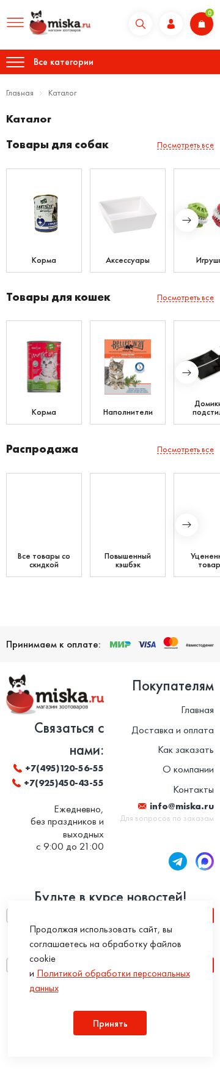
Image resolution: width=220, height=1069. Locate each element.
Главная (20, 92)
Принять (110, 1023)
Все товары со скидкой (44, 559)
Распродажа (42, 448)
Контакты (193, 789)
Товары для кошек (58, 296)
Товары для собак (57, 144)
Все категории (64, 61)
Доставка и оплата (172, 729)
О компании (188, 769)
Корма (44, 259)
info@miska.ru (182, 806)
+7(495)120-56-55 (64, 768)
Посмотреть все (185, 144)
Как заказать (186, 749)
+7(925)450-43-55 (64, 783)
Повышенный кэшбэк (128, 559)
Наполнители (128, 411)
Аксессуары (128, 259)
